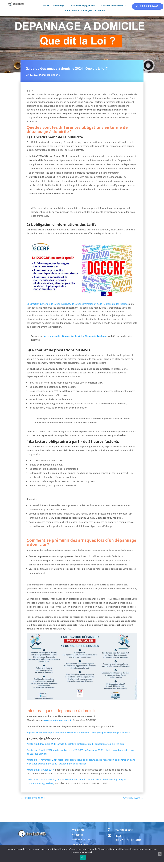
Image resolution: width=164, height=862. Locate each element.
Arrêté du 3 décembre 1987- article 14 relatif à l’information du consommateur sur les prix (75, 743)
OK (82, 857)
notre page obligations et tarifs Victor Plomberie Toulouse (75, 336)
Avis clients (78, 829)
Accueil (45, 5)
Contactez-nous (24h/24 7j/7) (78, 10)
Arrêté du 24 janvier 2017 (40, 769)
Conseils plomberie (50, 74)
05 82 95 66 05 (149, 6)
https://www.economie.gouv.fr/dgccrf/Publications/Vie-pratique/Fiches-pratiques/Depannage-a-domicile (78, 732)
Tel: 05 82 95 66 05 (124, 829)
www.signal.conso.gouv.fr (57, 720)
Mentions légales (81, 839)
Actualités (100, 10)
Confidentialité (80, 844)
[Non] (160, 854)
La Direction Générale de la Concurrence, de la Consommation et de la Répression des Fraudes (78, 303)
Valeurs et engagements (83, 5)
